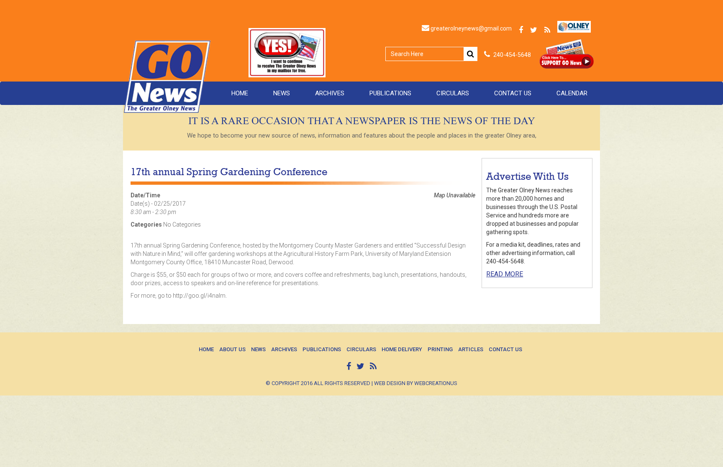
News (281, 93)
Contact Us (512, 93)
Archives (329, 93)
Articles (470, 349)
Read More (504, 274)
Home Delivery (402, 349)
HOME (239, 93)
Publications (390, 93)
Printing (440, 349)
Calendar (571, 93)
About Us (232, 349)
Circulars (452, 93)
